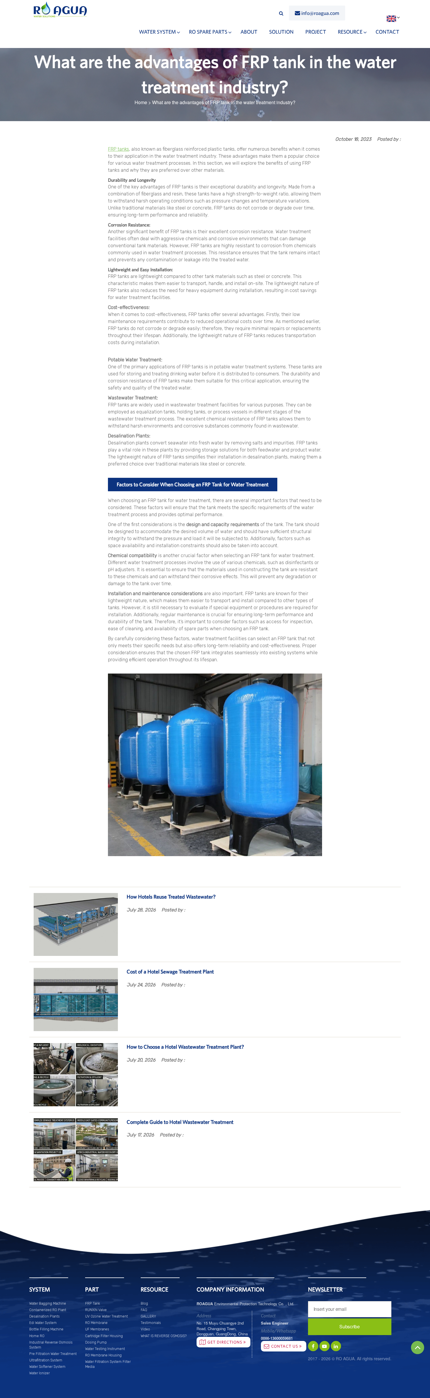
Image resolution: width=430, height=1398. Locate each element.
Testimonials (151, 1323)
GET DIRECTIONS (225, 1342)
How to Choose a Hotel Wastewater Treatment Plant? (185, 1047)
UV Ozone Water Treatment (106, 1316)
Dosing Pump (96, 1342)
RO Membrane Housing (103, 1355)
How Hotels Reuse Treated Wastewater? (171, 897)
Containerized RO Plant (47, 1310)
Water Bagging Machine (47, 1303)
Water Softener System (47, 1367)
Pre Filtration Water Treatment (53, 1354)
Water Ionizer (39, 1373)
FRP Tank (92, 1303)
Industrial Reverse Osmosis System (51, 1344)
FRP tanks (118, 149)
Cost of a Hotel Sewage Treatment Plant (170, 971)
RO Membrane (96, 1323)
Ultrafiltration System (45, 1360)
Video (145, 1329)
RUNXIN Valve (96, 1310)
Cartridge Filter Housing (104, 1336)
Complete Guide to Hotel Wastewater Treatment (180, 1122)
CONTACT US (285, 1346)
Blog (144, 1303)
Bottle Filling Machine (46, 1329)
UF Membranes (97, 1329)
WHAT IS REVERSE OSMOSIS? (164, 1336)
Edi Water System (43, 1323)
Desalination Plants (44, 1316)
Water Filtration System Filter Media (108, 1364)
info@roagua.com (320, 13)
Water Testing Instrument (105, 1349)
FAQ (144, 1310)
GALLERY (148, 1316)
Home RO (36, 1336)
